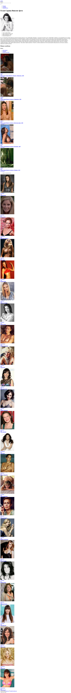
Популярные (5, 50)
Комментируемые (6, 52)
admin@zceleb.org (13, 691)
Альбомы (4, 6)
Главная (4, 5)
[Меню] (0, 4)
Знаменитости (5, 7)
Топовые (4, 51)
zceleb (1, 0)
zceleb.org (7, 691)
